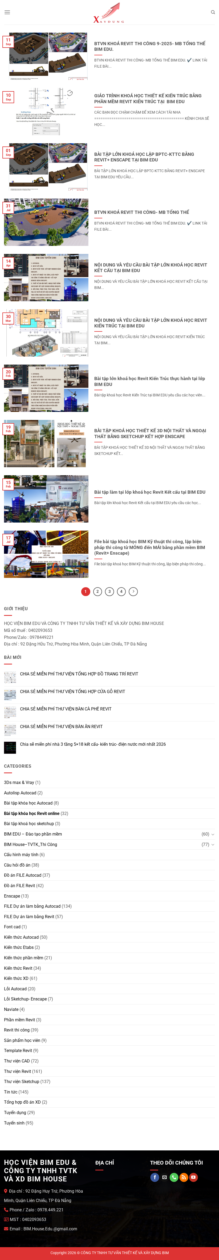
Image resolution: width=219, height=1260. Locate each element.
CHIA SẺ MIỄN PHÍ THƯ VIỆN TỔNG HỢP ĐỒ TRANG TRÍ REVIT (79, 674)
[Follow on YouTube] (193, 1177)
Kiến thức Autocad (21, 937)
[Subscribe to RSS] (183, 1177)
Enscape (12, 896)
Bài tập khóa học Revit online (32, 813)
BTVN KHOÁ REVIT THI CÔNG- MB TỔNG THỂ (141, 212)
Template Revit (18, 1050)
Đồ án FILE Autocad (22, 875)
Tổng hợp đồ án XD (22, 1102)
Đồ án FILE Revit (19, 885)
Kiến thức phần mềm (23, 957)
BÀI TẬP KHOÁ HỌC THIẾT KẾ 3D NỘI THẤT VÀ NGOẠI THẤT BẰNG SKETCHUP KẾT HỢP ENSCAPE (150, 433)
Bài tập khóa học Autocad (28, 803)
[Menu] (7, 12)
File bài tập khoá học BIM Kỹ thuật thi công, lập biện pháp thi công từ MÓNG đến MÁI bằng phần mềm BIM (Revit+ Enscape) (149, 547)
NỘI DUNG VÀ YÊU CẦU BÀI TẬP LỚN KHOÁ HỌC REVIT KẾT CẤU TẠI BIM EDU (150, 267)
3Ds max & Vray (19, 782)
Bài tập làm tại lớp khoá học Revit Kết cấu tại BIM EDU (149, 492)
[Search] (213, 12)
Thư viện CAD (17, 1061)
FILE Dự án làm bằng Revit (29, 916)
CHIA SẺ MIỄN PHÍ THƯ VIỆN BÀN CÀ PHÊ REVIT (66, 709)
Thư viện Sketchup (21, 1081)
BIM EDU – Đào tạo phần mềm (33, 834)
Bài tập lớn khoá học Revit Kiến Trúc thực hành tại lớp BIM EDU (149, 381)
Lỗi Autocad (15, 988)
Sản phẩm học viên (22, 1040)
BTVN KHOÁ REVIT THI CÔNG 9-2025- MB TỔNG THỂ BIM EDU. (149, 46)
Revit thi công (17, 1030)
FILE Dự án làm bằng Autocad (32, 906)
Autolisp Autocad (20, 792)
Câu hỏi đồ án (17, 865)
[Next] (133, 591)
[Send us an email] (164, 1177)
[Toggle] (213, 834)
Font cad (12, 926)
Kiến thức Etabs (19, 947)
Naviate (11, 1009)
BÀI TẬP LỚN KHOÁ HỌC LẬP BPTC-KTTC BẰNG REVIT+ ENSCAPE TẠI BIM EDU (144, 157)
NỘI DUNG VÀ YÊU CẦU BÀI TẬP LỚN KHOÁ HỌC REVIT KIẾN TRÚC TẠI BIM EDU (150, 323)
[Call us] (174, 1177)
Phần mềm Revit (19, 1019)
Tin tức (10, 1092)
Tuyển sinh (14, 1123)
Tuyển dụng (15, 1112)
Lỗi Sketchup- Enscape (25, 999)
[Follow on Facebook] (154, 1177)
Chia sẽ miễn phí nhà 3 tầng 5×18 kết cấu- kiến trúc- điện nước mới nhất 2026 (93, 744)
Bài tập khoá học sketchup (29, 823)
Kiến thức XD (16, 978)
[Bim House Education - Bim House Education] (109, 12)
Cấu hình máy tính (21, 854)
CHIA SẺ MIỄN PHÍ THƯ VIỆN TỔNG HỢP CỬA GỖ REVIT (72, 691)
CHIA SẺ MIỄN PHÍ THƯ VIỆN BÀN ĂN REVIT (61, 726)
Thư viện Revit (17, 1071)
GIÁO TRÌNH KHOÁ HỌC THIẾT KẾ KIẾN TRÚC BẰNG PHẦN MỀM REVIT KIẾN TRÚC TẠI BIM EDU (148, 98)
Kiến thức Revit (18, 968)
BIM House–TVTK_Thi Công (30, 844)
